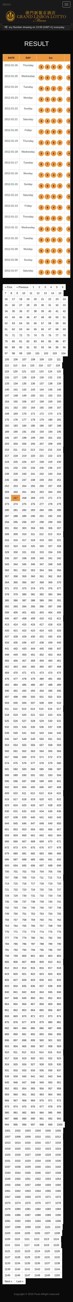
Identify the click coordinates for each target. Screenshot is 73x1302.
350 (7, 570)
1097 (7, 1227)
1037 (7, 1166)
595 (7, 781)
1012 (58, 1136)
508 (42, 702)
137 (42, 383)
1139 (7, 1269)
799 (15, 955)
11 (31, 293)
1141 (27, 1269)
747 (50, 907)
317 (24, 540)
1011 (48, 1136)
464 (24, 666)
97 (6, 353)
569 (24, 757)
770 (7, 931)
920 (33, 1058)
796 (50, 949)
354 (42, 570)
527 (24, 720)
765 (24, 925)
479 (33, 678)
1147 (27, 1275)
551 (50, 739)
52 (6, 323)
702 (24, 871)
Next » (8, 1281)
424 (42, 630)
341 (50, 558)
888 (59, 1028)
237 (59, 467)
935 (42, 1070)
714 (7, 883)
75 (42, 335)
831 (50, 980)
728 (7, 895)
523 (50, 714)
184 (24, 425)
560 (7, 751)
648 (42, 823)
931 (7, 1070)
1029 (48, 1154)
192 (33, 431)
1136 (37, 1263)
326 (42, 546)
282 (24, 510)
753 (42, 913)
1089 (48, 1215)
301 (7, 528)
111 (59, 359)
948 (33, 1082)
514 (33, 708)
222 (50, 455)
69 (64, 329)
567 (7, 757)
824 (50, 974)
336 (7, 558)
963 (42, 1094)
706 (59, 871)
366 (24, 582)
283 (33, 510)
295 (15, 522)
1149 (47, 1275)
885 (33, 1028)
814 (24, 968)
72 (20, 335)
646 (24, 823)
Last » (19, 1281)
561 (15, 751)
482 (59, 678)
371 (7, 588)
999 (50, 1124)
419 (59, 624)
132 (59, 377)
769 (59, 925)
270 (42, 498)
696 (33, 865)
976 (33, 1106)
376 (50, 588)
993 (59, 1118)
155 (15, 401)
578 (42, 763)
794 (33, 949)
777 (7, 937)
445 (42, 648)
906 (33, 1046)
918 (15, 1058)
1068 (18, 1196)
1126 (57, 1251)
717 (33, 883)
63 (20, 329)
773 (33, 931)
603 (15, 787)
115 (32, 365)
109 (42, 359)
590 (24, 775)
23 (57, 299)
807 (24, 962)
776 (59, 931)
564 (42, 751)
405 (59, 612)
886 (42, 1028)
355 (50, 570)
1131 (47, 1257)
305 (42, 528)
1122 (17, 1251)
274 (15, 504)
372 (15, 588)
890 (15, 1034)
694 (15, 865)
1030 (58, 1154)
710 (33, 877)
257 (50, 486)
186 (42, 425)
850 (33, 998)
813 (15, 968)
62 (13, 329)
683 (42, 853)
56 (35, 323)
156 (24, 401)
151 (42, 395)
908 (50, 1046)
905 (24, 1046)
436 (24, 642)
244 (59, 473)
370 (59, 582)
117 (49, 365)
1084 (58, 1209)
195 (59, 431)
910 (7, 1052)
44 (13, 317)
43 (6, 317)
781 (42, 937)
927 (33, 1064)
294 (7, 522)
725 (42, 889)
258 (59, 486)
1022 (38, 1148)
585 (42, 769)
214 (41, 449)
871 (33, 1016)
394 (24, 606)
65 (35, 329)
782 (50, 937)
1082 (38, 1209)
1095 (48, 1221)
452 (42, 654)
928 (42, 1064)
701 (15, 871)
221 (42, 455)
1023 (48, 1148)
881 (59, 1022)
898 (24, 1040)
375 (42, 588)
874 (59, 1016)
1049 (7, 1178)
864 (33, 1010)
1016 (38, 1142)
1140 (17, 1269)
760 (42, 919)
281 (15, 510)
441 (7, 648)
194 (50, 431)
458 (33, 660)
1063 (28, 1190)
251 (59, 479)
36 (20, 311)
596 (15, 781)
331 (24, 552)
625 (24, 805)
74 (35, 335)
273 (7, 504)
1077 (48, 1203)
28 (28, 305)
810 (50, 962)
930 (59, 1064)
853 (59, 998)
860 (59, 1004)
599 (42, 781)
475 (59, 672)
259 (7, 492)
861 (7, 1010)
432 (50, 636)
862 (15, 1010)
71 (13, 335)
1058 (38, 1184)
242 (42, 473)
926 (24, 1064)
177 (24, 419)
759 (33, 919)
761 (50, 919)
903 (7, 1046)
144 (42, 389)
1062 (18, 1190)
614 (50, 793)
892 (33, 1034)
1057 (28, 1184)
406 (7, 618)
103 (55, 353)
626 (33, 805)
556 (33, 745)
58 (49, 323)
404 (50, 612)
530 (50, 720)
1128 (17, 1257)
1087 (28, 1215)
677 (50, 847)
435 (15, 642)
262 (33, 492)
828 (24, 980)
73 (28, 335)
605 (33, 787)
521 (33, 714)
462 (7, 666)
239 (15, 473)
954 (24, 1088)
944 (59, 1076)
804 (59, 955)
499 (24, 696)
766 (33, 925)
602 (7, 787)
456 (15, 660)
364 (7, 582)
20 (35, 299)
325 (33, 546)
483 (7, 684)
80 (13, 341)
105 (7, 359)
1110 (17, 1239)
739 (42, 901)
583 (24, 769)
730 (24, 895)
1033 (28, 1160)
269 (33, 498)
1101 (47, 1227)
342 (59, 558)
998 (42, 1124)
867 (59, 1010)
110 (50, 359)
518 (7, 714)
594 (59, 775)
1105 (27, 1233)
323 (15, 546)
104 (63, 353)
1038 (18, 1166)
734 (59, 895)
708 (15, 877)
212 (24, 449)
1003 (28, 1130)
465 (33, 666)
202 (59, 437)
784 (7, 943)
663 (50, 835)
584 (33, 769)
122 (33, 371)
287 (7, 516)
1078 (58, 1203)
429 (24, 636)
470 (15, 672)
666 (15, 841)
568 (15, 757)
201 (50, 437)
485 (24, 684)
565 (50, 751)
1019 (7, 1148)
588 (7, 775)
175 (7, 419)
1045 (28, 1172)
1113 (46, 1239)
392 (7, 606)
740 (50, 901)
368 (42, 582)
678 (59, 847)
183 (15, 425)
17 (13, 299)
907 (42, 1046)
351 (15, 570)
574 (7, 763)
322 (7, 546)
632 (24, 811)
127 (15, 377)
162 (15, 407)
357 (7, 576)
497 (7, 696)
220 (33, 455)
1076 (38, 1203)
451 (33, 654)
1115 (7, 1245)
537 (50, 727)
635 (50, 811)
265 (59, 492)
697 (42, 865)
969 (33, 1100)
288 (15, 516)
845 (50, 992)
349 (59, 564)
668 (33, 841)
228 (42, 461)
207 (42, 443)
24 (64, 299)
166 (50, 407)
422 (24, 630)
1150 (57, 1275)
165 (42, 407)
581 (7, 769)
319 (42, 540)
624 (15, 805)
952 (7, 1088)
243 (50, 473)
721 (7, 889)
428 (15, 636)
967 (15, 1100)
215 (50, 449)
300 (59, 522)
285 (50, 510)
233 (24, 467)
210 (7, 449)
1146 (17, 1275)
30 (42, 305)
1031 (7, 1160)
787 (33, 943)
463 (15, 666)
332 (33, 552)
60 (64, 323)
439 (50, 642)
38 (35, 311)
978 (50, 1106)
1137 (47, 1263)
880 (50, 1022)
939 (15, 1076)
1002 (18, 1130)
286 (59, 510)
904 (15, 1046)
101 (37, 353)
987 (7, 1118)
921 (42, 1058)
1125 (47, 1251)
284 (42, 510)
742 (7, 907)
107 (24, 359)
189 (7, 431)
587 (59, 769)
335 (59, 552)
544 (50, 733)
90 (20, 347)
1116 (17, 1245)
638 (15, 817)
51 (64, 317)
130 (42, 377)
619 (33, 799)
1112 (36, 1239)
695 (24, 865)
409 (33, 618)
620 (42, 799)
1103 (7, 1233)
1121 (7, 1251)
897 (15, 1040)
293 (59, 516)
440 (59, 642)
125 (59, 371)
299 (50, 522)
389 (42, 600)
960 (15, 1094)
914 (41, 1052)
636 (59, 811)
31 (49, 305)
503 (59, 696)
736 (15, 901)
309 (15, 534)
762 (59, 919)
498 (15, 696)
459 (42, 660)
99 (20, 353)
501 (42, 696)
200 (42, 437)
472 (33, 672)
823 (42, 974)
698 (50, 865)
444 (33, 648)
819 (7, 974)
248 (33, 479)
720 (59, 883)
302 (15, 528)
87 (64, 341)
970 (42, 1100)
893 (42, 1034)
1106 (37, 1233)
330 (15, 552)
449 (15, 654)
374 (33, 588)
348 (50, 564)
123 (41, 371)
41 (57, 311)
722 (15, 889)
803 (50, 955)
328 (59, 546)
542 (33, 733)
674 (24, 847)
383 (50, 594)
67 (49, 329)
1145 (7, 1275)
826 (7, 980)
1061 (7, 1190)
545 (59, 733)
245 (7, 479)
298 (42, 522)
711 (42, 877)
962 (33, 1094)
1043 (7, 1172)
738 (33, 901)
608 (59, 787)
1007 (7, 1136)
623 (7, 805)
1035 (48, 1160)
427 (7, 636)
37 (28, 311)
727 (59, 889)
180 (50, 419)
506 (24, 702)
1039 (28, 1166)
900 (42, 1040)
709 (24, 877)
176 (15, 419)
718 (42, 883)
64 (28, 329)
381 (33, 594)
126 (7, 377)
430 (33, 636)
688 (24, 859)
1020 (18, 1148)
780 (33, 937)
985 (50, 1112)
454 (59, 654)
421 (15, 630)
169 (15, 413)
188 (59, 425)
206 (33, 443)
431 (42, 636)
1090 (58, 1215)
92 (35, 347)
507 (33, 702)
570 (33, 757)
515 (41, 708)
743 (15, 907)
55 (28, 323)
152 (50, 395)
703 (33, 871)
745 (33, 907)
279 (59, 504)
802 (42, 955)
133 (7, 383)
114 (24, 365)
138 (50, 383)
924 (7, 1064)
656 (50, 829)
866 (50, 1010)
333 (42, 552)
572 (50, 757)
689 (33, 859)
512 (15, 708)
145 (50, 389)
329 (7, 552)
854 (7, 1004)
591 (33, 775)
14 (52, 293)
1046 (38, 1172)
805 (7, 962)
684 (50, 853)
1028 (38, 1154)
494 (42, 690)
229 (50, 461)
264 (50, 492)
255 (33, 486)
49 (49, 317)
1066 (58, 1190)
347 (42, 564)
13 (45, 293)
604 (24, 787)
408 (24, 618)
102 (46, 353)
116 (41, 365)
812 (7, 968)
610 (15, 793)
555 (24, 745)
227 (33, 461)
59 (57, 323)
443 (24, 648)
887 (50, 1028)
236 (50, 467)
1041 (48, 1166)
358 (15, 576)
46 (28, 317)
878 (33, 1022)
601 (59, 781)
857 (33, 1004)
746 (42, 907)
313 (50, 534)
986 (59, 1112)
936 (50, 1070)
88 (6, 347)
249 (42, 479)
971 (50, 1100)
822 (33, 974)
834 (15, 986)
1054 (58, 1178)
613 (41, 793)
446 (50, 648)
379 (15, 594)
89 (13, 347)
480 (42, 678)
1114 (56, 1239)
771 (15, 931)
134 (15, 383)
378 (7, 594)
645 (15, 823)
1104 (17, 1233)
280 (7, 510)
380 (24, 594)
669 (42, 841)
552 (59, 739)
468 (59, 666)
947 (24, 1082)
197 (15, 437)
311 (33, 534)
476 (7, 678)
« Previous (22, 287)
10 (23, 293)
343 (7, 564)
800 (24, 955)
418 (50, 624)
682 (33, 853)
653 (24, 829)
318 (33, 540)
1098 (18, 1227)
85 (49, 341)
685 (59, 853)
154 (7, 401)
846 (59, 992)
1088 (38, 1215)
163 (24, 407)
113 (15, 365)
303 (24, 528)
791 (7, 949)
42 (64, 311)
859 (50, 1004)
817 (50, 968)
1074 (18, 1203)
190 (15, 431)
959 (7, 1094)
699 (59, 865)
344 (15, 564)
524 (59, 714)
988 (15, 1118)
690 (42, 859)
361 (42, 576)
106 (15, 359)
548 (24, 739)
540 (15, 733)
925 (15, 1064)
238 (7, 473)
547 (15, 739)
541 (24, 733)
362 (50, 576)
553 (7, 745)
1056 (18, 1184)
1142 (37, 1269)
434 (7, 642)
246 (15, 479)
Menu (7, 4)
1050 (18, 1178)
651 (7, 829)
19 (28, 299)
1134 (17, 1263)
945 (7, 1082)
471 (24, 672)
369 (50, 582)
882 (7, 1028)
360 (33, 576)
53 (13, 323)
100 (29, 353)
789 (50, 943)
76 (49, 335)
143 (33, 389)
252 (7, 486)
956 (42, 1088)
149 (24, 395)
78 (64, 335)
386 (15, 600)
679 (7, 853)
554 (15, 745)
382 (42, 594)
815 (33, 968)
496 (59, 690)
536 (42, 727)
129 (33, 377)
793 (24, 949)
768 (50, 925)
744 (24, 907)
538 (59, 727)
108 (33, 359)
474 (50, 672)
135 (24, 383)
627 (42, 805)
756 (7, 919)
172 (42, 413)
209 (59, 443)
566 (59, 751)
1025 (7, 1154)
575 (15, 763)
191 (24, 431)
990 (33, 1118)
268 (24, 498)
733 (50, 895)
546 (7, 739)
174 (59, 413)
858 (42, 1004)
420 (7, 630)
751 (24, 913)
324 (24, 546)
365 (15, 582)
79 (6, 341)
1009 (28, 1136)
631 (15, 811)
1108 (57, 1233)
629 (59, 805)
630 (7, 811)
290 (33, 516)
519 (15, 714)
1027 (28, 1154)
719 (50, 883)
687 (15, 859)
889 (7, 1034)
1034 (38, 1160)
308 (7, 534)
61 (6, 329)
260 (15, 492)
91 (28, 347)
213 (33, 449)
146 (59, 389)
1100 (38, 1227)
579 (50, 763)
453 (50, 654)
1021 (28, 1148)
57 (42, 323)
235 (42, 467)
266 (7, 498)
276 (33, 504)
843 (33, 992)
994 (7, 1124)
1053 (48, 1178)
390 (50, 600)
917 (7, 1058)
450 (24, 654)
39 (42, 311)
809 (42, 962)
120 (15, 371)
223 (59, 455)
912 (24, 1052)
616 (7, 799)
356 (59, 570)
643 (59, 817)
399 (7, 612)
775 (50, 931)
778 (15, 937)
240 (24, 473)
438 (42, 642)
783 (59, 937)
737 (24, 901)
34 (6, 311)
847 (7, 998)
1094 (38, 1221)
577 (33, 763)
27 (20, 305)
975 (24, 1106)
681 (24, 853)
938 (7, 1076)
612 (33, 793)
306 (50, 528)
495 (50, 690)
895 (59, 1034)
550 (42, 739)
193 (42, 431)
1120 (56, 1245)
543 (42, 733)
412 (59, 618)
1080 (18, 1209)
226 (24, 461)
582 (15, 769)
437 (33, 642)
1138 (57, 1263)
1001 (7, 1130)
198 (24, 437)
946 (15, 1082)
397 (50, 606)
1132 (57, 1257)
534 (24, 727)
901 (50, 1040)
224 (7, 461)
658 (7, 835)
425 (50, 630)
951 (59, 1082)
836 (33, 986)
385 (7, 600)
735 (7, 901)
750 (15, 913)
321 (59, 540)
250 (50, 479)
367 (33, 582)
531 (59, 720)
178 (33, 419)
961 (24, 1094)
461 (59, 660)
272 (59, 498)
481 (50, 678)
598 (33, 781)
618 (24, 799)
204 (15, 443)
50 (57, 317)
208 (50, 443)
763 (7, 925)
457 (24, 660)
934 (33, 1070)
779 (24, 937)
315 (7, 540)
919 (24, 1058)
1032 (18, 1160)
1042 (58, 1166)
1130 (37, 1257)
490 (7, 690)
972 (59, 1100)
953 (15, 1088)
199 (33, 437)
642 (50, 817)
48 (42, 317)
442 (15, 648)
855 (15, 1004)
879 (42, 1022)
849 (24, 998)
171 (33, 413)
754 (50, 913)
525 (7, 720)
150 (33, 395)
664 (59, 835)
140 (7, 389)
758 (24, 919)
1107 (47, 1233)
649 (50, 823)
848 (15, 998)
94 (49, 347)
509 (50, 702)
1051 (28, 1178)
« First (8, 287)
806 (15, 962)
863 (24, 1010)
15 (59, 293)
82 (28, 341)
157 (33, 401)
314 (59, 534)
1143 (47, 1269)
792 (15, 949)
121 (24, 371)
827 (15, 980)
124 (50, 371)
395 (33, 606)
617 (15, 799)
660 (24, 835)
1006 (58, 1130)
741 (59, 901)
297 (33, 522)
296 (24, 522)
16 (6, 299)
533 (15, 727)
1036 (58, 1160)
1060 (58, 1184)
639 (24, 817)
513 (24, 708)
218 (15, 455)
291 (42, 516)
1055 (7, 1184)
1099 (28, 1227)
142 (24, 389)
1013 (7, 1142)
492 (24, 690)
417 (42, 624)
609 (7, 793)
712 (50, 877)
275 (24, 504)
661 (33, 835)
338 (24, 558)
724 (33, 889)
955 (33, 1088)
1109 (7, 1239)
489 (59, 684)
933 (24, 1070)
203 (7, 443)
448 (7, 654)
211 (15, 449)
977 (42, 1106)
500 (33, 696)
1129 (27, 1257)
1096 (58, 1221)
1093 (28, 1221)
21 (42, 299)
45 (20, 317)
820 (15, 974)
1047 (48, 1172)
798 (7, 955)
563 (33, 751)
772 (24, 931)
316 (15, 540)
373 (24, 588)
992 (50, 1118)
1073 (7, 1203)
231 (7, 467)
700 (7, 871)
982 (24, 1112)
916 (59, 1052)
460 (50, 660)
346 (33, 564)
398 (59, 606)
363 (59, 576)
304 (33, 528)
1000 (60, 1124)
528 (33, 720)
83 (35, 341)
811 (59, 962)
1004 (38, 1130)
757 (15, 919)
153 (59, 395)
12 (38, 293)
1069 (28, 1196)
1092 (18, 1221)
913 (33, 1052)
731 (33, 895)
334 (50, 552)
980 (7, 1112)
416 (33, 624)
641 (42, 817)
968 (24, 1100)
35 (13, 311)
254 (24, 486)
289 (24, 516)
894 (50, 1034)
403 (42, 612)
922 (50, 1058)
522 (42, 714)
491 (15, 690)
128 (24, 377)
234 (33, 467)
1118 (36, 1245)
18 (20, 299)
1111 (27, 1239)
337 (15, 558)
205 (24, 443)
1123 (27, 1251)
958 (59, 1088)
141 (15, 389)
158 (42, 401)
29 (35, 305)
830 (42, 980)
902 (59, 1040)
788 (42, 943)
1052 (38, 1178)
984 (42, 1112)
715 (15, 883)
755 (59, 913)
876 (15, 1022)
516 (50, 708)
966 (7, 1100)
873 (50, 1016)
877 (24, 1022)
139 (59, 383)
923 (59, 1058)
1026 (18, 1154)
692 (59, 859)
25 (6, 305)
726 (50, 889)
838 (50, 986)
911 (15, 1052)
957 (50, 1088)
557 (42, 745)
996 (24, 1124)
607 (50, 787)
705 (50, 871)
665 (7, 841)
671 (59, 841)
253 (15, 486)
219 (24, 455)
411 (50, 618)
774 (42, 931)
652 (15, 829)
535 (33, 727)
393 (15, 606)
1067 (7, 1196)
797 (59, 949)
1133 (7, 1263)
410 (42, 618)
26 (13, 305)
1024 (58, 1148)
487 (42, 684)
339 (33, 558)
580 (59, 763)
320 (50, 540)
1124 (37, 1251)
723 (24, 889)
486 (33, 684)
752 (33, 913)
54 (20, 323)
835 (24, 986)
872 (42, 1016)
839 (59, 986)
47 (35, 317)
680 (15, 853)
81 (20, 341)
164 (33, 407)
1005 (48, 1130)
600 (50, 781)
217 (7, 455)
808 (33, 962)
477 (15, 678)
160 (59, 401)
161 (7, 407)
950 (50, 1082)
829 (33, 980)
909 (59, 1046)
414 (15, 624)
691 (50, 859)
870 (24, 1016)
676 (42, 847)
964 (50, 1094)
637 (7, 817)
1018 (58, 1142)
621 (50, 799)
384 (59, 594)
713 (59, 877)
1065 (48, 1190)
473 (42, 672)
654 (33, 829)
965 (59, 1094)
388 (33, 600)
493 (33, 690)
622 (59, 799)
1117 (27, 1245)
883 (15, 1028)
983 (33, 1112)
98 (13, 353)
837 (42, 986)
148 (15, 395)
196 (7, 437)
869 (15, 1016)
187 (50, 425)
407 (15, 618)
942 (42, 1076)
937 (59, 1070)
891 (24, 1034)
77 (57, 335)
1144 (57, 1269)
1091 (7, 1221)
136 (33, 383)
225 (15, 461)
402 (33, 612)
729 (15, 895)
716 (24, 883)
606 (42, 787)
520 (24, 714)
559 (59, 745)
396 (42, 606)
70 (6, 335)
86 (57, 341)
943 (50, 1076)
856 (24, 1004)
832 (59, 980)
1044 (18, 1172)
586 (50, 769)
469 (7, 672)
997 (33, 1124)
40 (49, 311)
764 (15, 925)
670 (50, 841)
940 (24, 1076)
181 (59, 419)
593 (50, 775)
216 (59, 449)
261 (24, 492)
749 (7, 913)
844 (42, 992)
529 (42, 720)
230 (59, 461)
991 (42, 1118)
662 (42, 835)
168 (7, 413)
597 (24, 781)
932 (15, 1070)
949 (42, 1082)
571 (42, 757)
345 (24, 564)
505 (15, 702)
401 (24, 612)
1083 (48, 1209)
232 (15, 467)
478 (24, 678)
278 (50, 504)
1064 (38, 1190)
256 (42, 486)
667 (24, 841)
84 (42, 341)
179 (42, 419)
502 (50, 696)
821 (24, 974)
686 (7, 859)
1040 (38, 1166)
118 (58, 365)
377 (59, 588)
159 (50, 401)
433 (59, 636)
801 (33, 955)
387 (24, 600)
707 (7, 877)
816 (42, 968)
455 (7, 660)
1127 (7, 1257)
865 (42, 1010)
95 (57, 347)
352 (24, 570)
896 (7, 1040)
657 (59, 829)
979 (59, 1106)
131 (50, 377)
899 (33, 1040)
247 (24, 479)
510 (59, 702)
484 (15, 684)
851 (42, 998)
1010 (38, 1136)
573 (59, 757)
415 (24, 624)
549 (33, 739)
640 (33, 817)
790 (59, 943)
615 (59, 793)
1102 (57, 1227)
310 (24, 534)
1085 (7, 1215)
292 (50, 516)
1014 (18, 1142)
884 (24, 1028)
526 (15, 720)
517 (59, 708)
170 (24, 413)
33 (64, 305)
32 (57, 305)
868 (7, 1016)
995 (15, 1124)
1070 (38, 1196)
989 (24, 1118)
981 (15, 1112)
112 (7, 365)
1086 (18, 1215)
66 (42, 329)
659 (15, 835)
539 (7, 733)
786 (24, 943)
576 (24, 763)
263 (42, 492)
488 (50, 684)
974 (15, 1106)
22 (49, 299)
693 (7, 865)
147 (7, 395)
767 (42, 925)
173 (50, 413)
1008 (18, 1136)
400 (15, 612)
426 (59, 630)
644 (7, 823)
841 (15, 992)
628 (50, 805)
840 (7, 992)
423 (33, 630)
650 (59, 823)
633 (33, 811)
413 (7, 624)
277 (42, 504)
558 (50, 745)
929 (50, 1064)
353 (33, 570)
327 (50, 546)
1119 (46, 1245)
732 (42, 895)
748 (59, 907)
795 (42, 949)
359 (24, 576)
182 (7, 425)
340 (42, 558)
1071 (48, 1196)
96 (64, 347)
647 (33, 823)
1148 (37, 1275)
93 (42, 347)
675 (33, 847)
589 (15, 775)
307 (59, 528)
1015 (28, 1142)
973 (7, 1106)
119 (7, 371)
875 (7, 1022)
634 (42, 811)
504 (7, 702)
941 (33, 1076)
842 (24, 992)
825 (59, 974)
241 (33, 473)
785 (15, 943)
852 (50, 998)
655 (42, 829)
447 (59, 648)
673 (15, 847)
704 (42, 871)
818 (59, 968)
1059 (48, 1184)
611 (24, 793)
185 (33, 425)
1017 (48, 1142)
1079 (7, 1209)
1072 (58, 1196)
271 (50, 498)
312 (41, 534)
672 (7, 847)
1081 (28, 1209)
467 (50, 666)
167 (59, 407)
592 (42, 775)
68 (57, 329)
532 (7, 727)
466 (42, 666)
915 (50, 1052)
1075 (28, 1203)
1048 (58, 1172)
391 (59, 600)
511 (7, 708)
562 (24, 751)
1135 (27, 1263)
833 (7, 986)
